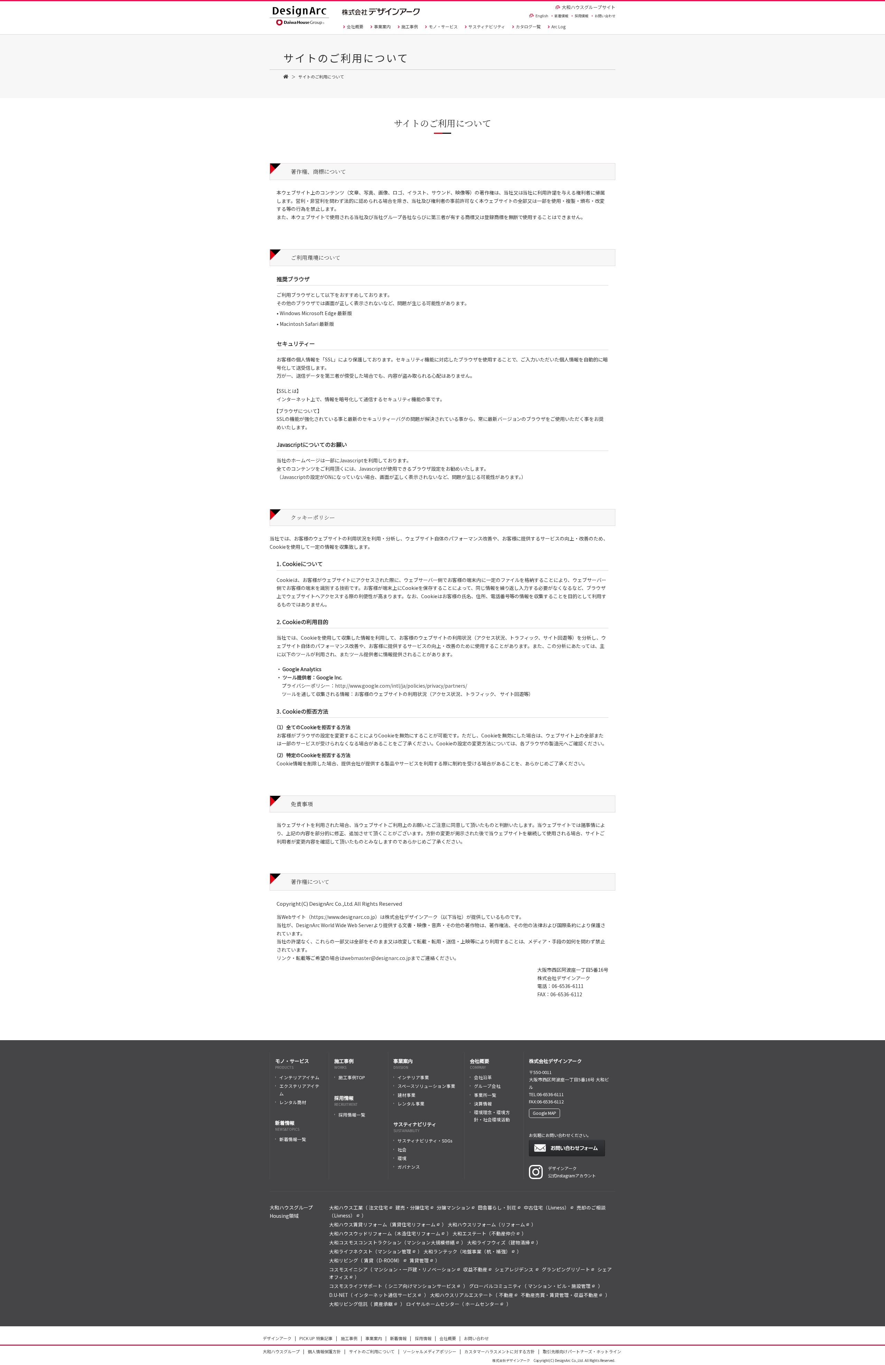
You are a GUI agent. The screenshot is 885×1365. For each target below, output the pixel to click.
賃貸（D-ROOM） (383, 1260)
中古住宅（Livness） (546, 1207)
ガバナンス (409, 1167)
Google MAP (544, 1113)
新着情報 (561, 15)
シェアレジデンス (514, 1269)
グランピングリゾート (566, 1269)
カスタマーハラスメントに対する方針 (499, 1351)
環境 (402, 1158)
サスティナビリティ (486, 26)
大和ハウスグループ (281, 1351)
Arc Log (558, 26)
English (541, 15)
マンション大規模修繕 (431, 1242)
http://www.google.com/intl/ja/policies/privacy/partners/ (401, 685)
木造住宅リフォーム (418, 1233)
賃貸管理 (419, 1260)
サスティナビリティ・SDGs (425, 1140)
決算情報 (483, 1103)
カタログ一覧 (528, 26)
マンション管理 (394, 1251)
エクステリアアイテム (299, 1089)
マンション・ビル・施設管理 (559, 1285)
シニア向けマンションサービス (422, 1285)
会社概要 (355, 26)
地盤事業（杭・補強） (486, 1251)
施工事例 (409, 26)
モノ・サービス (443, 26)
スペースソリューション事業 (426, 1086)
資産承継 (383, 1303)
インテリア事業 (413, 1077)
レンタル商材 (292, 1102)
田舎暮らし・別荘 (497, 1207)
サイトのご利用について (372, 1351)
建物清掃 (520, 1242)
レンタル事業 (411, 1103)
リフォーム (513, 1224)
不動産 (506, 1294)
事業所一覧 (485, 1095)
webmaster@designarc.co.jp (377, 957)
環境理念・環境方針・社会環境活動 (492, 1116)
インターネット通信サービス (385, 1294)
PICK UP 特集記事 (316, 1338)
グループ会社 (487, 1086)
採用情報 (581, 15)
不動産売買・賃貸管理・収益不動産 (559, 1294)
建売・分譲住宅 (412, 1207)
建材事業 (407, 1095)
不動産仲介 (503, 1233)
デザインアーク (277, 1338)
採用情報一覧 (351, 1114)
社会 (402, 1149)
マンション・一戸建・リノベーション (415, 1269)
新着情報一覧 (292, 1139)
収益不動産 (475, 1269)
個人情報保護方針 (324, 1351)
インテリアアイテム (299, 1077)
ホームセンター (482, 1303)
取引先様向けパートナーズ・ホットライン (582, 1351)
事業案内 (382, 26)
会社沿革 (483, 1077)
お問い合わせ (605, 15)
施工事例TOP (351, 1077)
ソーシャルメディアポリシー (429, 1351)
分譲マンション (454, 1207)
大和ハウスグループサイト (588, 7)
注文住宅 (378, 1207)
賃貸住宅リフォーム (414, 1224)
